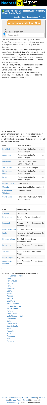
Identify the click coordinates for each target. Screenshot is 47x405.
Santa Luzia (7, 196)
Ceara (9, 291)
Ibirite (4, 233)
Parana (10, 311)
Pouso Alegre (7, 257)
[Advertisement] (23, 105)
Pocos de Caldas (9, 229)
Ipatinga (5, 213)
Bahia (9, 328)
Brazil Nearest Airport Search (33, 17)
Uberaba (5, 187)
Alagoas (10, 296)
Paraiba (10, 283)
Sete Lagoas (7, 217)
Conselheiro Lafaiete (7, 262)
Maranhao (11, 288)
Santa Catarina (13, 303)
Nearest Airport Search (11, 397)
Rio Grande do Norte (15, 275)
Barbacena (6, 245)
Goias (9, 321)
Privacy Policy (16, 400)
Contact (26, 400)
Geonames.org (13, 402)
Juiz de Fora (7, 167)
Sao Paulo (11, 301)
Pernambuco (12, 280)
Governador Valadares (7, 191)
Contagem (6, 155)
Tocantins (10, 331)
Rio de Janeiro (12, 308)
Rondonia (10, 341)
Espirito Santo (12, 326)
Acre (8, 338)
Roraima (10, 333)
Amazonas (11, 336)
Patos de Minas (8, 239)
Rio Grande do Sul (14, 306)
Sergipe (10, 298)
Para (9, 286)
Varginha (5, 251)
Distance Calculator (29, 397)
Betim (4, 177)
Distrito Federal (13, 323)
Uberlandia (6, 161)
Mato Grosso (12, 318)
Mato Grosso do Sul (15, 316)
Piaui (9, 278)
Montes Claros (8, 183)
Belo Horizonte (8, 149)
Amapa (9, 293)
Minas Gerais (12, 313)
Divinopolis (6, 223)
